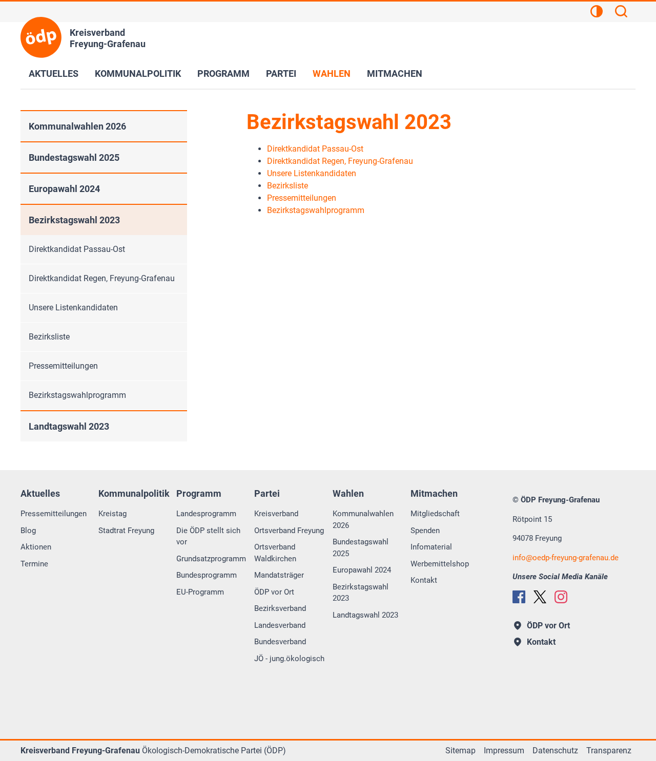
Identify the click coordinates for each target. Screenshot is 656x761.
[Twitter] (540, 596)
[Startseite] (40, 37)
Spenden (425, 530)
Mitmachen (394, 73)
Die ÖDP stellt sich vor (208, 536)
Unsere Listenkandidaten (73, 307)
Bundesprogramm (206, 575)
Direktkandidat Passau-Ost (77, 249)
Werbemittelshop (440, 563)
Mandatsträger (279, 575)
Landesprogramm (206, 513)
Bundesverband (280, 641)
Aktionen (35, 547)
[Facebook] (518, 596)
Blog (28, 530)
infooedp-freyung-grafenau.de (565, 557)
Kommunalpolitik (138, 73)
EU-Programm (200, 592)
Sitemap (460, 750)
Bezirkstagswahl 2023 (74, 220)
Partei (281, 73)
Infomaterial (431, 547)
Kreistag (112, 513)
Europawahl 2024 (64, 188)
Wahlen (332, 73)
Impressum (504, 750)
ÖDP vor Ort (274, 592)
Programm (223, 73)
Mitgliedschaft (435, 513)
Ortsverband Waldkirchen (275, 552)
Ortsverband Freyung (289, 530)
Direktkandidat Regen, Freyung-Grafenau (102, 278)
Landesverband (279, 625)
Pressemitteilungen (63, 366)
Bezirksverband (280, 608)
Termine (34, 563)
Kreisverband (276, 513)
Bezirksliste (49, 337)
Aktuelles (53, 73)
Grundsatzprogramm (211, 558)
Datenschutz (555, 750)
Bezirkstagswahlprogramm (77, 395)
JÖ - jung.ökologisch (289, 658)
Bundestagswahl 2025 (74, 157)
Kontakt (424, 580)
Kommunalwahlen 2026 (77, 126)
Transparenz (608, 750)
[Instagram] (561, 596)
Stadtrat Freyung (126, 530)
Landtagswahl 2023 (69, 426)
